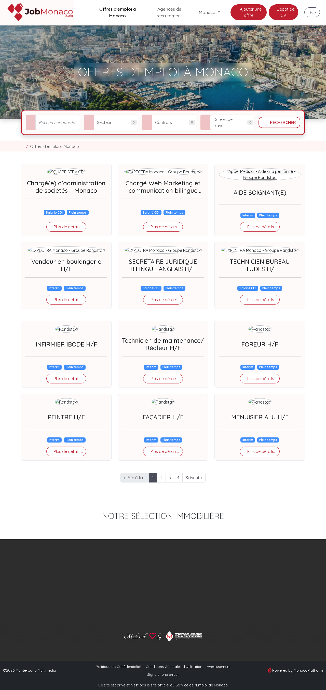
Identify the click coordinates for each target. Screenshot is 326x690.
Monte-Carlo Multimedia (36, 670)
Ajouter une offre (250, 12)
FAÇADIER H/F (163, 417)
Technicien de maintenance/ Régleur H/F (163, 344)
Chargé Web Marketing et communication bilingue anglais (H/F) (163, 190)
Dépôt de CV (285, 12)
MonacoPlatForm (308, 670)
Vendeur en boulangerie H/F (66, 265)
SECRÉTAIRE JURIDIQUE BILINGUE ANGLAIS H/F (163, 265)
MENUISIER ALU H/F (260, 417)
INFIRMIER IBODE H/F (66, 344)
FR (311, 12)
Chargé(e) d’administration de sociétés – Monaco (66, 186)
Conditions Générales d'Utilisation (174, 666)
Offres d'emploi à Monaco (117, 12)
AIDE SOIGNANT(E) (260, 192)
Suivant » (194, 477)
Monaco (208, 12)
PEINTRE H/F (66, 417)
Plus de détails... (68, 226)
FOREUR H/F (259, 344)
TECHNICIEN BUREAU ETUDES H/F (260, 265)
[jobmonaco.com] (22, 146)
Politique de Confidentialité (118, 666)
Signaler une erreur (163, 674)
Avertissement (218, 666)
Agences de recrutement (169, 12)
